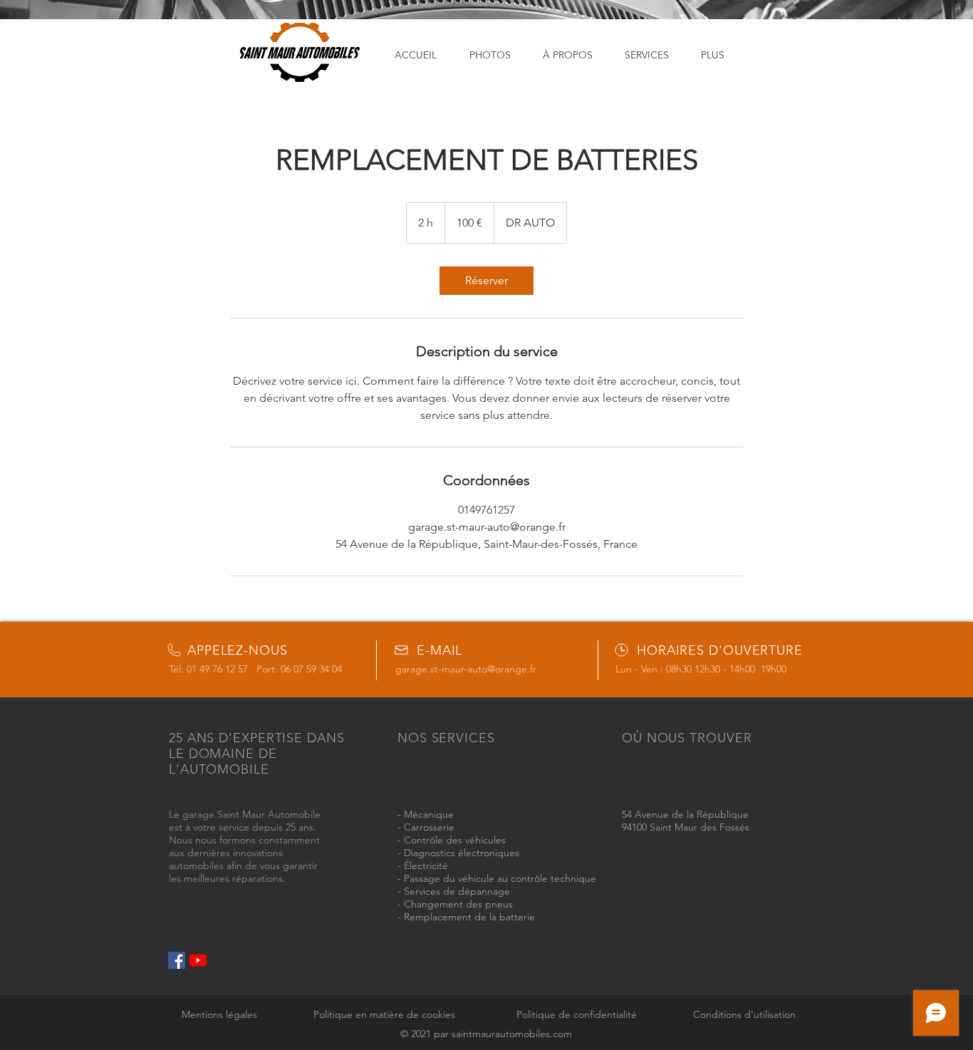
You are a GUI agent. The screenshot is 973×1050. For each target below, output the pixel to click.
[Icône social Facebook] (176, 960)
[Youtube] (198, 960)
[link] (486, 280)
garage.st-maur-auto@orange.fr (465, 668)
